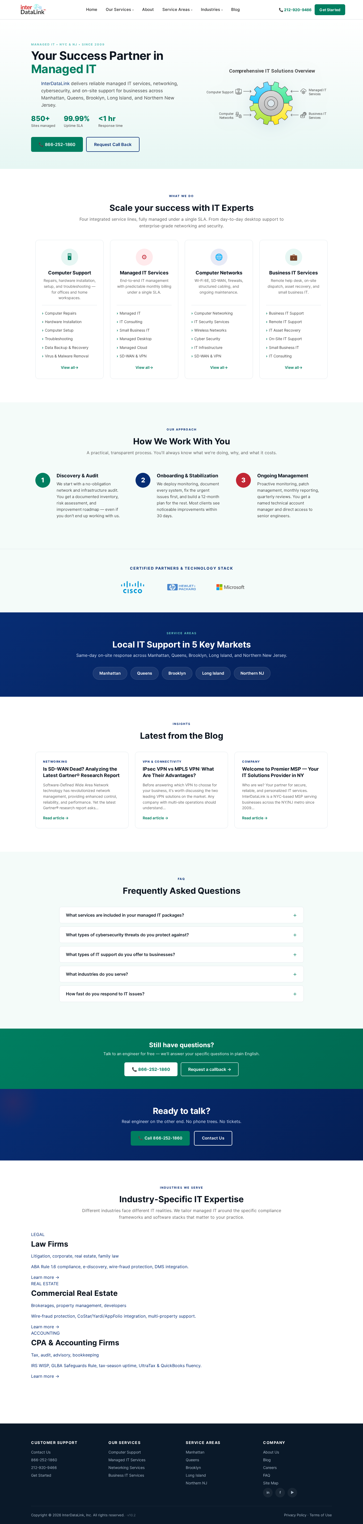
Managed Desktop (136, 338)
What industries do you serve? (97, 974)
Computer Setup (59, 330)
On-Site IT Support (285, 338)
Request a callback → (209, 1069)
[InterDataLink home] (32, 9)
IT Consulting (131, 321)
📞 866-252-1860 (57, 144)
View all (68, 367)
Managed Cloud (133, 347)
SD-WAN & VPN (133, 356)
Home (91, 9)
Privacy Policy (295, 1515)
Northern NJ (252, 673)
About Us (271, 1452)
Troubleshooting (59, 338)
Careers (270, 1467)
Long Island (213, 673)
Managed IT (130, 313)
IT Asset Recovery (285, 330)
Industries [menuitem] (210, 9)
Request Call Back (113, 144)
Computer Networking (213, 313)
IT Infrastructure (208, 347)
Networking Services (126, 1467)
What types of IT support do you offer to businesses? (120, 954)
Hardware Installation (63, 321)
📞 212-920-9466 (295, 9)
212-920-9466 (44, 1467)
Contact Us (213, 1138)
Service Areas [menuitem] (176, 9)
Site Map (270, 1483)
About (148, 9)
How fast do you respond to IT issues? (105, 993)
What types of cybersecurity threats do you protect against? (127, 934)
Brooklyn (177, 673)
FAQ (266, 1475)
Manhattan (110, 673)
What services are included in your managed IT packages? (125, 915)
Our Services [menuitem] (118, 9)
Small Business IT (135, 330)
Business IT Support (286, 313)
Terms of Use (321, 1515)
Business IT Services (293, 272)
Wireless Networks (210, 330)
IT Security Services (211, 321)
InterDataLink (55, 83)
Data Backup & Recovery (66, 347)
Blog (235, 9)
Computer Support (69, 272)
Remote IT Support (285, 321)
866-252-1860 (44, 1460)
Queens (144, 673)
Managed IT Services (144, 272)
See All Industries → (181, 1392)
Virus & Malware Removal (66, 356)
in (268, 1492)
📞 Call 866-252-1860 (160, 1138)
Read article (53, 818)
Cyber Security (207, 338)
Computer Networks (219, 272)
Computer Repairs (60, 313)
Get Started (329, 9)
